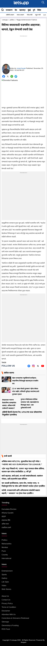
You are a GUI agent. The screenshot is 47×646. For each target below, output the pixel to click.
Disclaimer (6, 611)
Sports (4, 574)
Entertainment (7, 571)
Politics (4, 540)
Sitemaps (5, 622)
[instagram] (33, 367)
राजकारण (9, 10)
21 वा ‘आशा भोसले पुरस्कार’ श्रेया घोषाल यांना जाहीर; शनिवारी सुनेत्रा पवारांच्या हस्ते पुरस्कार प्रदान (25, 391)
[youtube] (42, 367)
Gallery (4, 578)
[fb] (28, 367)
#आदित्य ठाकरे (6, 527)
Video (4, 585)
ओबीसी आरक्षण (10, 15)
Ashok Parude (21, 68)
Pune (4, 551)
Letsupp (5, 20)
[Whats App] (11, 76)
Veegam (23, 642)
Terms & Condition (9, 607)
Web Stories (6, 589)
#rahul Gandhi (7, 513)
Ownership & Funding (10, 625)
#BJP (4, 516)
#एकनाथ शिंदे (6, 520)
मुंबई (29, 10)
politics (12, 20)
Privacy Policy (7, 603)
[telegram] (15, 76)
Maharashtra (6, 544)
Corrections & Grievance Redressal (15, 618)
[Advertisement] (23, 50)
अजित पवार (5, 524)
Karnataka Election (9, 509)
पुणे (34, 10)
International (6, 558)
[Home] (2, 10)
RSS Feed (6, 629)
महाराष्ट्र (22, 10)
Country (5, 555)
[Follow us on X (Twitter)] (38, 367)
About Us (5, 596)
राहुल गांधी (38, 15)
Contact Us (6, 600)
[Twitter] (7, 76)
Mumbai (5, 547)
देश (16, 10)
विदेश (39, 10)
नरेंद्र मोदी (29, 15)
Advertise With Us (9, 614)
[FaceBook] (3, 76)
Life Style (5, 582)
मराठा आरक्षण (20, 15)
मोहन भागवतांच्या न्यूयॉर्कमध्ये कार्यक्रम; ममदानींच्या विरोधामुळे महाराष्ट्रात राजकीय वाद (25, 380)
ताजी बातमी (8, 456)
